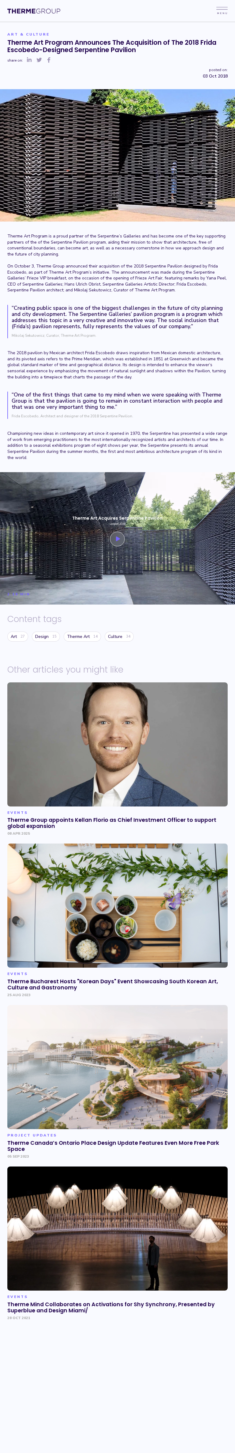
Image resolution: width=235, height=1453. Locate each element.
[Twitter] (39, 60)
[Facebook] (49, 60)
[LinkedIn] (29, 60)
